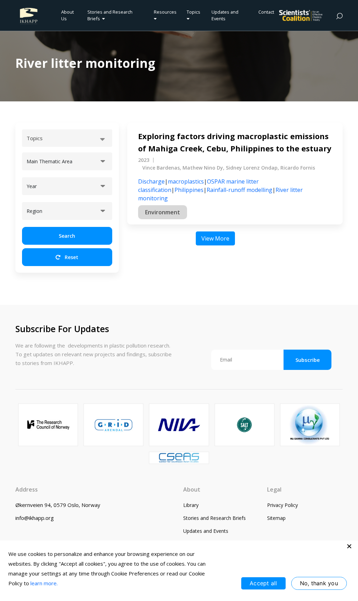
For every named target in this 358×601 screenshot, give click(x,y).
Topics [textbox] (35, 138)
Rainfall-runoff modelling (239, 190)
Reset (70, 257)
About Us (67, 15)
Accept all (263, 583)
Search (67, 235)
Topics (193, 12)
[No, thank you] (349, 546)
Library (191, 505)
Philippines (188, 190)
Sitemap (276, 518)
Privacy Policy (282, 505)
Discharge (151, 181)
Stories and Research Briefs (110, 15)
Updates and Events (225, 15)
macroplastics (186, 181)
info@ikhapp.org (34, 517)
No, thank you (319, 583)
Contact (266, 12)
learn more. (44, 583)
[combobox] (67, 138)
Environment (162, 212)
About (191, 489)
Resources (165, 12)
